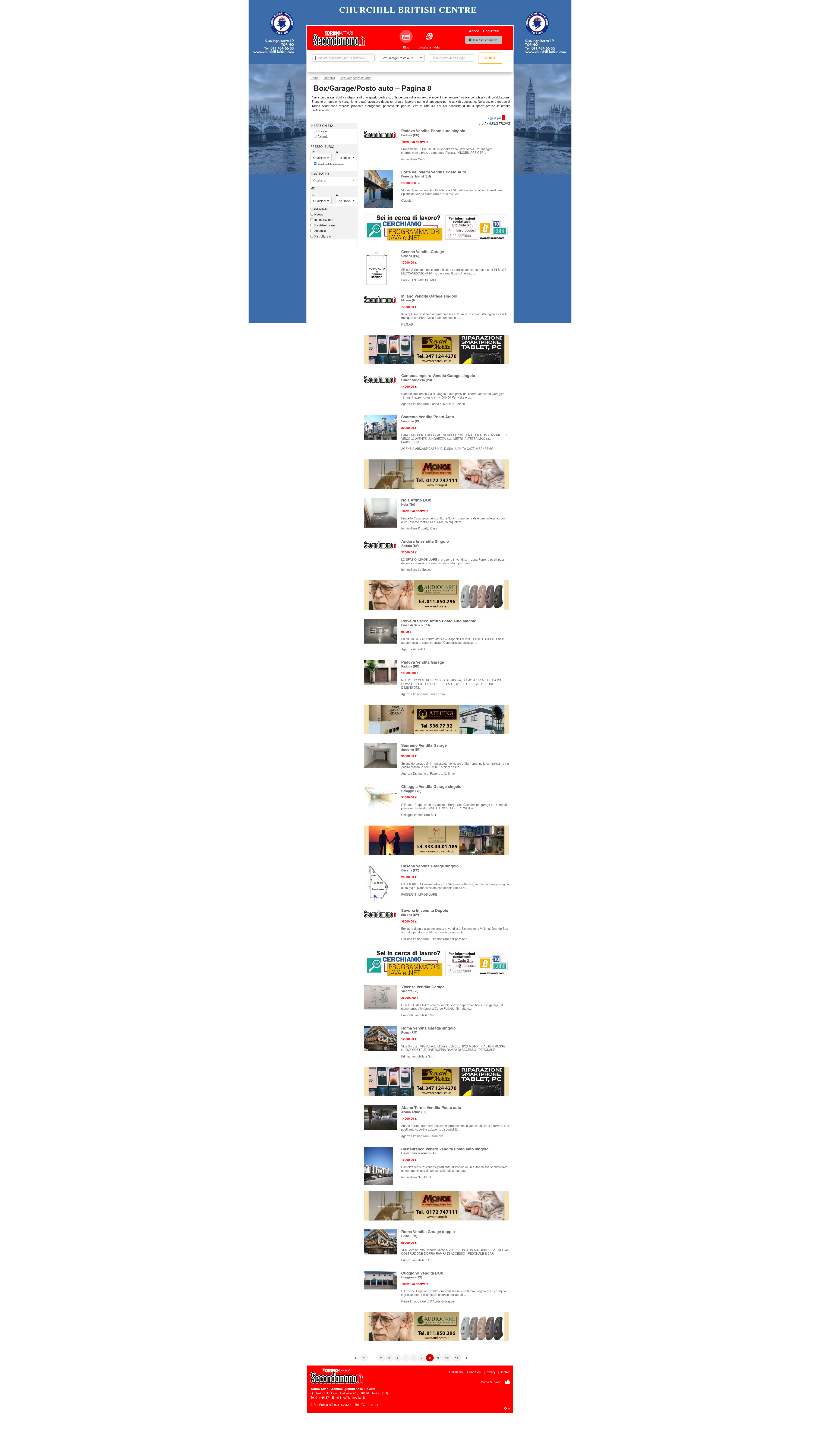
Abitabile (320, 231)
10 (447, 1358)
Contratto (319, 174)
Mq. (313, 188)
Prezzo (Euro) (322, 146)
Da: (312, 152)
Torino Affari (319, 1389)
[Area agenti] (507, 1408)
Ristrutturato (322, 236)
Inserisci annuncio (485, 40)
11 (456, 1358)
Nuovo (318, 214)
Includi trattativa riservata (331, 164)
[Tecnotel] (436, 349)
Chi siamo (456, 1372)
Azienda (323, 136)
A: (337, 152)
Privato (322, 131)
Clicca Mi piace (491, 1382)
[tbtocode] (436, 227)
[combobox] (401, 58)
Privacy (490, 1372)
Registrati (491, 30)
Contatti (505, 1372)
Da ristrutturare (324, 225)
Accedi (474, 30)
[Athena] (436, 719)
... (372, 1358)
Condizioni (319, 209)
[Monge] (436, 474)
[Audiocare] (436, 595)
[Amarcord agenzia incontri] (436, 840)
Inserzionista (321, 125)
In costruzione (323, 219)
